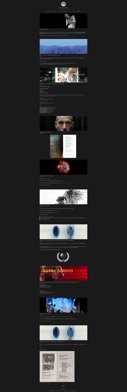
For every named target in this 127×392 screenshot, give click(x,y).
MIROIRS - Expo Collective (46, 132)
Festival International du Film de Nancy (46, 244)
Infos (70, 11)
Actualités (49, 11)
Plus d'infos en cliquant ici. (44, 100)
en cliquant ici (56, 210)
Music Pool (75, 318)
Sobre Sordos (42, 316)
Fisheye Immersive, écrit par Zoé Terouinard (66, 182)
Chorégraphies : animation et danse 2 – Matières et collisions (75, 33)
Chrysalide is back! (44, 29)
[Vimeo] (62, 389)
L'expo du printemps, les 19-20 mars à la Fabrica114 (52, 341)
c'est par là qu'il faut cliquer (62, 64)
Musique (65, 11)
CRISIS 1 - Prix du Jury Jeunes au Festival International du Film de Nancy (57, 240)
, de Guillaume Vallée (59, 246)
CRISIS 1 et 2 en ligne (45, 205)
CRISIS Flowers (61, 180)
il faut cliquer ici (73, 63)
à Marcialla (64, 316)
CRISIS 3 (56, 180)
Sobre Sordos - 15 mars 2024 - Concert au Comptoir (52, 83)
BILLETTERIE (43, 98)
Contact (78, 11)
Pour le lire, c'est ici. (44, 219)
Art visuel (59, 11)
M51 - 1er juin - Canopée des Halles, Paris (50, 55)
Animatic (59, 35)
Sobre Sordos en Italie (45, 313)
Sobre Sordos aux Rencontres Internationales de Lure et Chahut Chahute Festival (59, 282)
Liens (74, 11)
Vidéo (54, 11)
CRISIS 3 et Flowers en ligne (46, 175)
